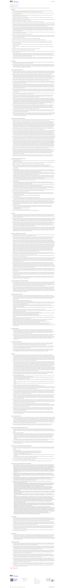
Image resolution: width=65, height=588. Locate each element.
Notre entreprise (36, 579)
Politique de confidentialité (37, 580)
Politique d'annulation (37, 583)
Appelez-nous (24, 579)
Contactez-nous (25, 580)
